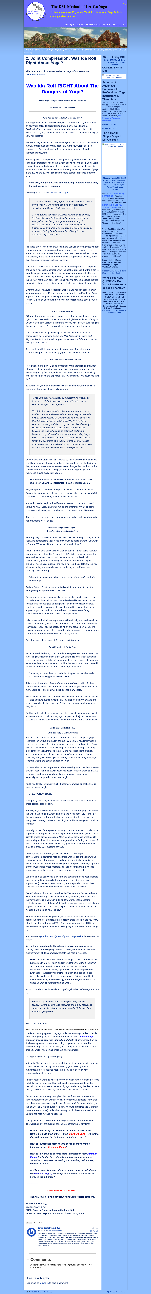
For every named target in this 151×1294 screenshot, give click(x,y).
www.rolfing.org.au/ (60, 192)
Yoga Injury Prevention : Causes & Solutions (73, 50)
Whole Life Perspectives (54, 1230)
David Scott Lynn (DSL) (49, 1228)
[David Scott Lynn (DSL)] (31, 1236)
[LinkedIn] (96, 1230)
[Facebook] (91, 1230)
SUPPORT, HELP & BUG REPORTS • (93, 25)
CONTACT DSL (119, 25)
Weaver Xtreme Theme (117, 1292)
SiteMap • (69, 25)
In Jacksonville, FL (110, 128)
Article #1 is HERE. (36, 74)
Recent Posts (38, 1223)
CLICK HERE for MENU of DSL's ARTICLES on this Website (114, 62)
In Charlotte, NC (109, 124)
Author (29, 1223)
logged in (44, 1283)
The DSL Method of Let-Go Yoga (79, 6)
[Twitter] (93, 1230)
